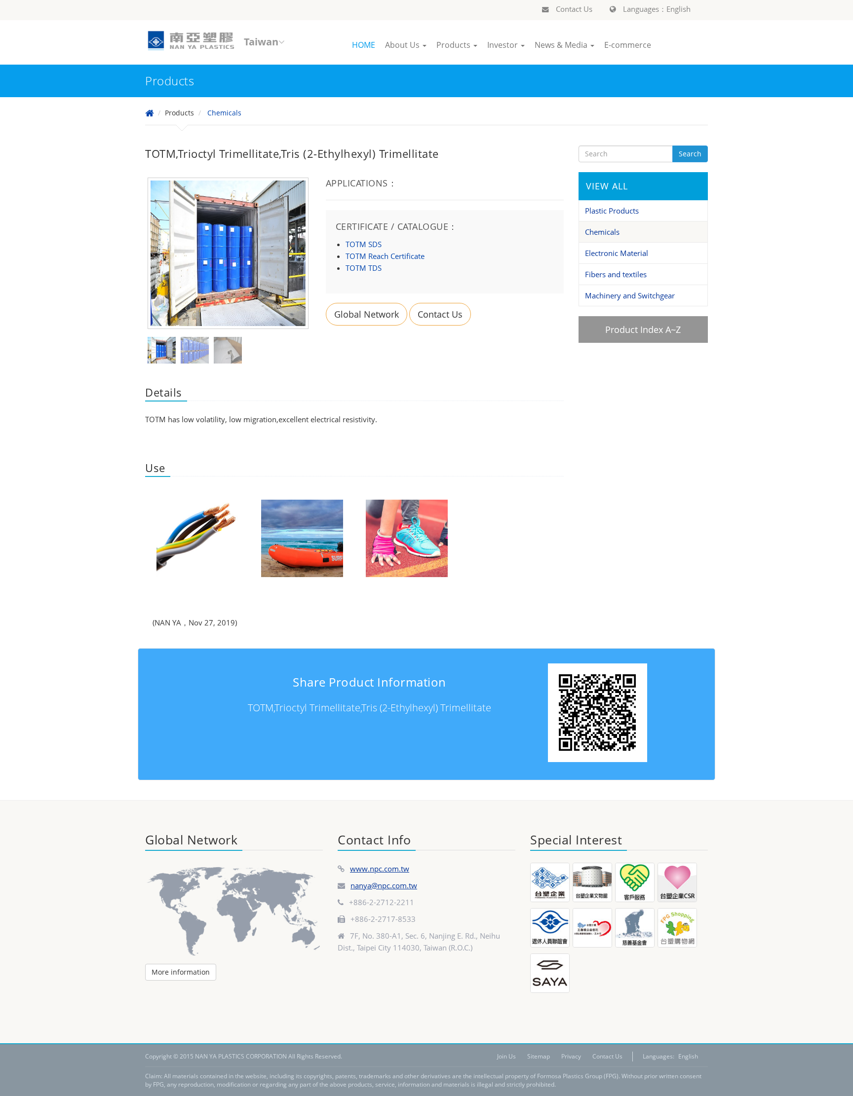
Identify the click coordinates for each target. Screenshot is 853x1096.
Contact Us (573, 9)
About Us (403, 44)
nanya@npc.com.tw (383, 885)
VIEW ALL (607, 186)
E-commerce (627, 44)
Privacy (571, 1056)
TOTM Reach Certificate (385, 256)
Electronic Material (616, 253)
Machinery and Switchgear (630, 295)
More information (181, 972)
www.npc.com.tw (379, 869)
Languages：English (656, 9)
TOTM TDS (364, 268)
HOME (363, 44)
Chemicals (224, 112)
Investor (503, 44)
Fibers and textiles (616, 274)
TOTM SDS (364, 244)
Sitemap (538, 1056)
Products (454, 44)
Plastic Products (612, 211)
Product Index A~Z (643, 329)
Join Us (506, 1056)
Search (690, 153)
